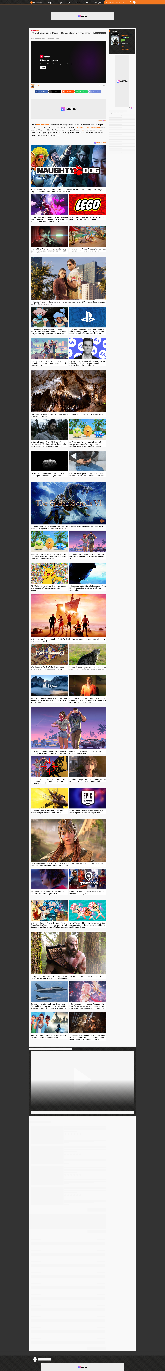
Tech (60, 2)
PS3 (125, 37)
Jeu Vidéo (50, 2)
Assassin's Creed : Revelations (89, 127)
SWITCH (118, 2)
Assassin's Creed (42, 125)
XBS (113, 2)
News (37, 30)
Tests (87, 2)
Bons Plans (98, 2)
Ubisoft (123, 46)
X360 (128, 37)
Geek (68, 2)
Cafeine (40, 86)
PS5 (110, 2)
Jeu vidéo (33, 30)
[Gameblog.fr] (36, 2)
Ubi (83, 130)
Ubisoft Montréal (125, 49)
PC (106, 2)
